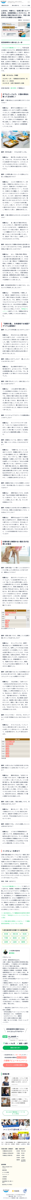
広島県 (15, 942)
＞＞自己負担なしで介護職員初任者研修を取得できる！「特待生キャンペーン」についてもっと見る (15, 915)
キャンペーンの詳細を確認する (15, 1065)
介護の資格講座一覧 (10, 1142)
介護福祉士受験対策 (7, 1155)
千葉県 (6, 938)
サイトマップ (5, 1174)
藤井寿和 (13, 88)
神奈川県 (15, 934)
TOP (2, 1142)
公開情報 (4, 1176)
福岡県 (23, 942)
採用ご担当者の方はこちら (7, 1167)
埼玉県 (24, 934)
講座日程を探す (15, 1048)
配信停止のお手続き (7, 1184)
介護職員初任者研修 (7, 1151)
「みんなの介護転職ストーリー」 (11, 48)
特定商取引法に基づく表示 (7, 1182)
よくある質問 (5, 1172)
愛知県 (15, 938)
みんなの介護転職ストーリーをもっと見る (15, 1113)
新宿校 (18, 1144)
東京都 (6, 934)
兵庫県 (6, 942)
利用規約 (4, 1179)
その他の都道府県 (23, 1160)
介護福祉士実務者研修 (7, 1153)
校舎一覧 (7, 1144)
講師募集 (4, 1170)
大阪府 (23, 938)
